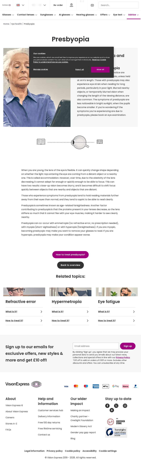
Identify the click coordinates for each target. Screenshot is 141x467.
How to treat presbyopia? (70, 254)
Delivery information (49, 416)
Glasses (6, 14)
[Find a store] (71, 5)
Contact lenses (25, 14)
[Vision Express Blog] (112, 410)
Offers (103, 14)
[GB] (20, 5)
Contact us (44, 434)
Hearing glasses (85, 14)
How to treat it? (14, 320)
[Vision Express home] (26, 384)
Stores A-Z (11, 423)
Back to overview (70, 265)
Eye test (117, 14)
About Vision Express (17, 411)
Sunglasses (46, 14)
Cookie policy (72, 451)
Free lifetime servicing (50, 428)
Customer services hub (50, 410)
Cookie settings (108, 451)
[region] (71, 62)
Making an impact (80, 410)
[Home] (6, 5)
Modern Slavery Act (81, 426)
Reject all (79, 69)
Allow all (100, 69)
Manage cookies (40, 69)
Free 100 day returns (49, 422)
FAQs (8, 429)
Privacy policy (55, 451)
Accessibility (89, 451)
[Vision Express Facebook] (107, 406)
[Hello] (39, 5)
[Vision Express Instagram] (125, 406)
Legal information (34, 451)
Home (6, 23)
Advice (132, 14)
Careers (10, 417)
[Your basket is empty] (92, 5)
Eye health (16, 23)
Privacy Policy (123, 357)
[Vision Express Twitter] (116, 406)
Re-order (58, 5)
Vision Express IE (14, 405)
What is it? (11, 311)
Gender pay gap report (83, 432)
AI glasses (64, 14)
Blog (72, 438)
